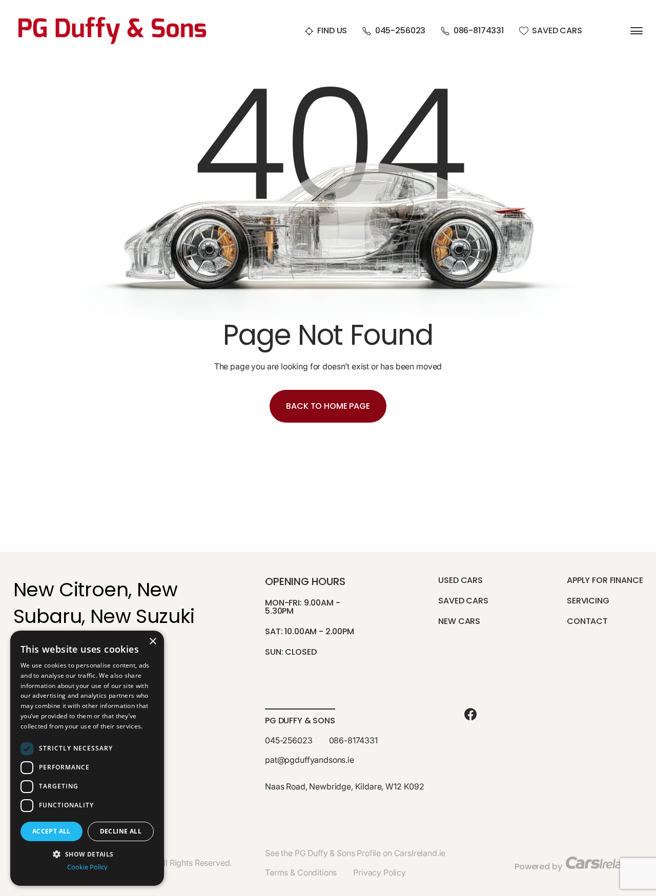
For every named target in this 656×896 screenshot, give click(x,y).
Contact (587, 621)
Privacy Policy (379, 872)
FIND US (332, 31)
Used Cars (460, 580)
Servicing (588, 601)
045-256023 (400, 31)
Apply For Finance (605, 580)
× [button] (152, 641)
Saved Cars (557, 31)
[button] (87, 853)
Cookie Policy (87, 867)
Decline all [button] (120, 831)
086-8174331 (479, 31)
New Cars (459, 621)
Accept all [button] (51, 831)
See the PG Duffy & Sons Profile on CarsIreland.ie (355, 853)
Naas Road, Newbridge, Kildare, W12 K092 (344, 786)
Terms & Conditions (301, 872)
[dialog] (87, 758)
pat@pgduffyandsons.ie (309, 760)
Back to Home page (328, 406)
